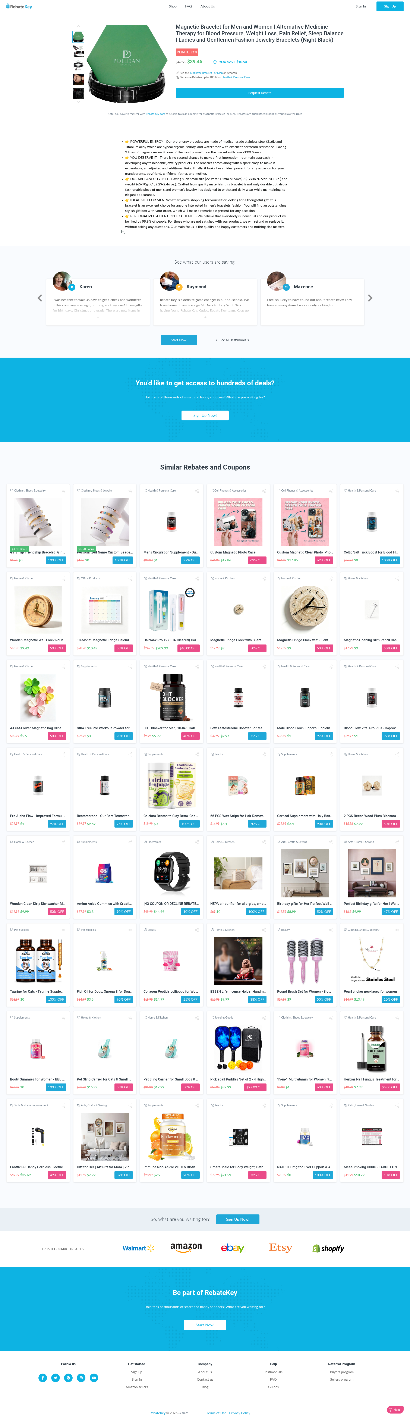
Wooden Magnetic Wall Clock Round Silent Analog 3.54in (53, 640)
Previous (39, 298)
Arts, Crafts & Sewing (294, 842)
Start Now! (179, 340)
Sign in (137, 1379)
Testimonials (273, 1372)
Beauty (218, 754)
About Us (208, 6)
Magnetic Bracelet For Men (206, 73)
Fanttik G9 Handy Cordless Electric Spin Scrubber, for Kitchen (57, 1167)
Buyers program (342, 1372)
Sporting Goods (223, 1017)
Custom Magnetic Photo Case (233, 552)
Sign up (136, 1372)
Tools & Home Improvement (31, 1105)
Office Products (90, 578)
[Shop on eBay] (233, 1251)
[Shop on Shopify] (328, 1251)
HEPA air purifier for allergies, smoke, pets (242, 904)
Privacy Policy (239, 1413)
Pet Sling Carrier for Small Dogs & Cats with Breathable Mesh (190, 1079)
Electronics (154, 842)
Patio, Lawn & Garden (361, 1105)
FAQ (188, 6)
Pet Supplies (21, 929)
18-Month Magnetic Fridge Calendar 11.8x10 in (113, 640)
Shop (173, 6)
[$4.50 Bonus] (38, 522)
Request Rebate (259, 93)
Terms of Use (216, 1413)
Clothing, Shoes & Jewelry (30, 490)
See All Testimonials (234, 340)
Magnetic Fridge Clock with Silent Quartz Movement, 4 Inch (255, 640)
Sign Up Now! (205, 415)
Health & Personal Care (236, 77)
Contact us (205, 1379)
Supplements (89, 666)
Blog (205, 1387)
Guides (273, 1387)
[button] (63, 491)
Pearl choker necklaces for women (370, 991)
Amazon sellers (137, 1387)
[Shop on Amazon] (186, 1251)
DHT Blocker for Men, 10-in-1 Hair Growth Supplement (185, 728)
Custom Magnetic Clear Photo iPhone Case (310, 552)
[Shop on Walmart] (138, 1251)
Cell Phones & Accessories (230, 490)
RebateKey (157, 1413)
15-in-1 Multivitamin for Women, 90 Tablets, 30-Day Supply (322, 1079)
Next (370, 298)
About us (205, 1372)
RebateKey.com (155, 114)
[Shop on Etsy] (281, 1251)
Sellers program (341, 1379)
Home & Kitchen (24, 578)
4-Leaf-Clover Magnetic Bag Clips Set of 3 (42, 728)
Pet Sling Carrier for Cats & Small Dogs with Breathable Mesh (124, 1079)
